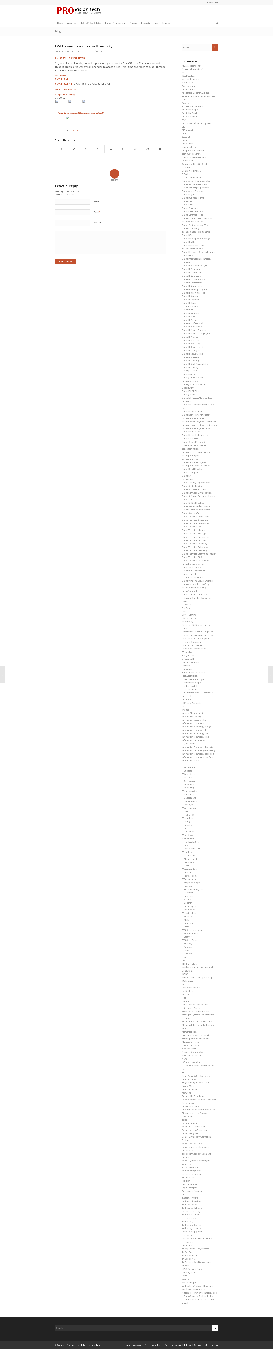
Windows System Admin (193, 1289)
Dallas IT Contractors (192, 282)
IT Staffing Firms (189, 940)
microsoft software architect (195, 1035)
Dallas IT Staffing (190, 367)
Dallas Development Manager (196, 238)
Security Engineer (190, 1133)
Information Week (190, 760)
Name (97, 201)
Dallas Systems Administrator (196, 509)
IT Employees (188, 804)
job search (187, 984)
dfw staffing (187, 621)
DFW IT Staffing (189, 614)
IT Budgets (187, 770)
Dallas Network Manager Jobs (196, 435)
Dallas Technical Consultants (195, 516)
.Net (184, 72)
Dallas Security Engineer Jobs (196, 482)
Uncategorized (88, 51)
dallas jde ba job (190, 381)
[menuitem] (60, 23)
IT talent (186, 950)
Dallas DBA (187, 235)
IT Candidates (188, 774)
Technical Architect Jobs (193, 1207)
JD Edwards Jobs (189, 964)
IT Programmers (189, 879)
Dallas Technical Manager (194, 530)
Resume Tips (188, 1102)
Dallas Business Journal (193, 197)
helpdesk (186, 699)
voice (184, 1275)
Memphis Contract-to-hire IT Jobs (197, 1021)
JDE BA (185, 974)
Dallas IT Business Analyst (194, 265)
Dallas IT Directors (190, 296)
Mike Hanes (60, 76)
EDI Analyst (187, 652)
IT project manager (191, 882)
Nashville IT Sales (190, 1045)
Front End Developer (192, 682)
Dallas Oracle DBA (190, 438)
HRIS (184, 706)
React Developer (190, 1089)
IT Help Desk (188, 814)
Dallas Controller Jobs (192, 228)
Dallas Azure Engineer (192, 191)
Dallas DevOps (189, 241)
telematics (187, 1245)
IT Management (189, 858)
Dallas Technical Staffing (193, 557)
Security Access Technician (195, 1130)
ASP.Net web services (192, 106)
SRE (184, 1194)
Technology (187, 1221)
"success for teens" (191, 65)
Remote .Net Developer (193, 1096)
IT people (186, 872)
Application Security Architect (195, 92)
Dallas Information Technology (196, 258)
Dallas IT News (189, 316)
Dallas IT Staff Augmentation (195, 363)
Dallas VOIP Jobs (190, 574)
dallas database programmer (196, 231)
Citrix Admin (187, 143)
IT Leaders (187, 852)
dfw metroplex (189, 618)
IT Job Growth (188, 831)
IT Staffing (186, 936)
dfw (184, 611)
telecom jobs (188, 1235)
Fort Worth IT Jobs (190, 675)
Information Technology (193, 723)
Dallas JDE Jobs (189, 394)
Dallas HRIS (187, 255)
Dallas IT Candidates (192, 269)
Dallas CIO (187, 201)
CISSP (185, 140)
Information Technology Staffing (197, 757)
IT (183, 764)
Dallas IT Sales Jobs (191, 350)
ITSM (184, 957)
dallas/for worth (189, 591)
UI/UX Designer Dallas (192, 1268)
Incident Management (192, 713)
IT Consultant (188, 784)
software (186, 1163)
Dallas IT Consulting (191, 275)
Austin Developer (190, 109)
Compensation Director (193, 150)
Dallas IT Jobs (188, 309)
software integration (192, 1174)
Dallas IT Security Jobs (192, 353)
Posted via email (61, 131)
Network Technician (191, 1055)
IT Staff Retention (190, 933)
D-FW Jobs (186, 174)
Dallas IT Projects (190, 336)
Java (184, 960)
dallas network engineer (193, 418)
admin (101, 51)
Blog (58, 31)
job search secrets (191, 987)
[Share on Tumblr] (123, 149)
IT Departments (189, 801)
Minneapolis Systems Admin (195, 1038)
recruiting (186, 1092)
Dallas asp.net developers (194, 184)
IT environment (189, 808)
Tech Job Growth (190, 1204)
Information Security (191, 716)
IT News (185, 865)
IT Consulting (188, 787)
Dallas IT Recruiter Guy (66, 89)
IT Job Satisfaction (190, 841)
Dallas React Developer (193, 469)
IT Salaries (187, 899)
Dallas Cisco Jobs (190, 208)
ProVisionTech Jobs (64, 84)
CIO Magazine (188, 130)
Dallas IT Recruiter (190, 340)
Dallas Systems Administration (196, 506)
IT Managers (188, 862)
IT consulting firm (190, 791)
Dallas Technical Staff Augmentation (199, 553)
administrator (188, 89)
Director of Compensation (194, 648)
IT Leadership (188, 855)
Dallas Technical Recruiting (194, 543)
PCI (183, 1072)
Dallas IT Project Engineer (194, 330)
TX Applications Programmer (195, 1248)
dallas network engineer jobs (196, 428)
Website (97, 222)
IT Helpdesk (187, 818)
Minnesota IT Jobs (190, 1041)
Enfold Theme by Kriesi (91, 1345)
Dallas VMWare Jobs (191, 567)
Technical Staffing (190, 1214)
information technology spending (198, 753)
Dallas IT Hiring (189, 302)
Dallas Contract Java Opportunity (197, 218)
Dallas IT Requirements (193, 347)
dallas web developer (192, 577)
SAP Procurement (190, 1123)
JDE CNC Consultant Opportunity (197, 977)
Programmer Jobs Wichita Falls (196, 1082)
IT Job (184, 828)
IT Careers (187, 777)
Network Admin (189, 1048)
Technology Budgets (191, 1225)
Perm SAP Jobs (189, 1079)
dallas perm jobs (190, 458)
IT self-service (188, 909)
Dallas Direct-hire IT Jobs (193, 245)
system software (190, 1197)
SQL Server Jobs (189, 1187)
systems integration (191, 1201)
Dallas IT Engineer (190, 299)
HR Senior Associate (191, 703)
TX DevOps (187, 1252)
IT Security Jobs (189, 906)
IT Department (189, 797)
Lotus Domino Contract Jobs (195, 1004)
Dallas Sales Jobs (190, 472)
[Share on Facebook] (61, 149)
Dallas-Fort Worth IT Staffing (195, 584)
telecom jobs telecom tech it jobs (197, 1238)
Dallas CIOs (187, 204)
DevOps (186, 608)
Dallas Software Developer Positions (199, 496)
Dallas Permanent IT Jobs (194, 462)
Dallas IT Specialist (191, 357)
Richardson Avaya (190, 1106)
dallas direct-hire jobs (192, 248)
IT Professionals (189, 875)
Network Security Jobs (192, 1052)
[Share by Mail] (160, 149)
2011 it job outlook (190, 79)
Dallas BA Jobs (189, 194)
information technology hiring (196, 733)
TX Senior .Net (188, 1258)
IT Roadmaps (188, 896)
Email (97, 211)
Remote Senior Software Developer (199, 1099)
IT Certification (189, 780)
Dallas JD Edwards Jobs (193, 377)
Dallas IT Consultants (192, 272)
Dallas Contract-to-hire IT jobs (196, 225)
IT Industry (187, 824)
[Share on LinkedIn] (111, 149)
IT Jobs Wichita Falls (191, 848)
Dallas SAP (187, 475)
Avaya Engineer (189, 116)
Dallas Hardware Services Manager (199, 252)
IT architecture (189, 767)
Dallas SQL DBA (189, 499)
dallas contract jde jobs (193, 221)
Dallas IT (186, 262)
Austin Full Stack (189, 113)
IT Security (187, 902)
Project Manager (190, 1086)
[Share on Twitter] (74, 149)
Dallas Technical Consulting (195, 519)
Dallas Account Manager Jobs (196, 180)
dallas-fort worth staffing (194, 587)
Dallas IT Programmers (193, 326)
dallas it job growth (191, 306)
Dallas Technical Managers (195, 533)
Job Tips (185, 994)
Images (185, 709)
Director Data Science (192, 645)
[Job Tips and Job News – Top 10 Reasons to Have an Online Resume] (2, 674)
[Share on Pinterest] (98, 149)
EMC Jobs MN (188, 655)
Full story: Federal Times (70, 57)
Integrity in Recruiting (65, 94)
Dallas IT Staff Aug (190, 360)
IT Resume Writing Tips (192, 889)
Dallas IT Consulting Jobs (193, 279)
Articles (185, 103)
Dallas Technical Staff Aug (194, 550)
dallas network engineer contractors (199, 425)
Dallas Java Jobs (189, 374)
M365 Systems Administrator (195, 1011)
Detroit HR (187, 604)
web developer (189, 1282)
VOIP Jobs (186, 1279)
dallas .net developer (192, 177)
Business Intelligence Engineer (196, 123)
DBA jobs (186, 601)
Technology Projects (191, 1228)
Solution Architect (190, 1177)
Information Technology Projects (197, 747)
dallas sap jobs (189, 479)
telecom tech (188, 1241)
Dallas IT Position (190, 320)
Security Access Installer (193, 1126)
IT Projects (187, 885)
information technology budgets (197, 726)
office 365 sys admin (191, 1062)
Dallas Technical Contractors (195, 523)
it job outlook (188, 838)
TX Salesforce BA (190, 1255)
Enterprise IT (188, 658)
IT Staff (185, 926)
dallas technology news (193, 563)
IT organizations (189, 869)
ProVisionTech (61, 79)
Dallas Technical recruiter (194, 540)
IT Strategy (187, 943)
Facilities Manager (190, 662)
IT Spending (187, 923)
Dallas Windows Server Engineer (197, 580)
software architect (190, 1167)
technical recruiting (191, 1211)
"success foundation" (192, 69)
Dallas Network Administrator (196, 414)
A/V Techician (188, 86)
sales (184, 1119)
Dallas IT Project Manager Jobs (196, 333)
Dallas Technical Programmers (196, 536)
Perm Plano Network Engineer (196, 1075)
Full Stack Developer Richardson (197, 692)
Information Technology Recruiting (198, 750)
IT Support (187, 946)
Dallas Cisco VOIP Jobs (192, 211)
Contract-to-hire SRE (191, 170)
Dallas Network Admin (192, 411)
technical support (190, 1218)
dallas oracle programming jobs (197, 452)
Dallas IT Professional (192, 323)
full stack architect (190, 689)
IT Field (185, 811)
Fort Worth (187, 669)
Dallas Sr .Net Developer (193, 502)
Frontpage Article (190, 685)
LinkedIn (186, 1001)
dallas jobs (187, 401)
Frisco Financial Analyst (193, 679)
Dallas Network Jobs (191, 431)
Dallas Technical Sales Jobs (195, 547)
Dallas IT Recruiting (191, 343)
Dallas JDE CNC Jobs (191, 391)
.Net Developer (189, 75)
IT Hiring (186, 821)
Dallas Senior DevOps (192, 486)
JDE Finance (187, 980)
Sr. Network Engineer (192, 1191)
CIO (183, 126)
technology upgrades (192, 1231)
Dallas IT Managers (191, 313)
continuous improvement (194, 157)
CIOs (184, 133)
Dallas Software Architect (194, 489)
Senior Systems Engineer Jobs (196, 1160)
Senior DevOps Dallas (192, 1143)
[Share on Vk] (135, 149)
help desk (186, 696)
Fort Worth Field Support (193, 672)
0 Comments (72, 51)
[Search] (216, 23)
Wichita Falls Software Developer (198, 1286)
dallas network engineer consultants (199, 421)
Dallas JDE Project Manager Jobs (197, 397)
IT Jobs (185, 845)
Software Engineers (191, 1170)
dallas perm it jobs (191, 455)
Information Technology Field (196, 730)
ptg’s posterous (76, 131)
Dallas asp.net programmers (195, 187)
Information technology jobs (195, 736)
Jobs (184, 997)
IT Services (187, 916)
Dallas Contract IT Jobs (192, 214)
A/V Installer (188, 82)
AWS (184, 119)
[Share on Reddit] (147, 149)
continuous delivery (191, 153)
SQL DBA (186, 1180)
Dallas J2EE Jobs (189, 370)
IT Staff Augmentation (192, 930)
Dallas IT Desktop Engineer (195, 289)
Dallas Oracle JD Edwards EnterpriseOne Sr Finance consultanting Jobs (194, 445)
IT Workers (187, 953)
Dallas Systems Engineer (194, 513)
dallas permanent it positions (196, 465)
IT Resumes (187, 892)
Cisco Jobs (187, 136)
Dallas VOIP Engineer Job (194, 570)
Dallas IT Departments (192, 286)
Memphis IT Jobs (189, 1031)
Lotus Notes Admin (191, 1008)
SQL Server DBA (189, 1184)
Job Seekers (188, 991)
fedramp (186, 665)
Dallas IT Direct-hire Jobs (193, 292)
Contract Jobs (188, 160)
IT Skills (185, 919)
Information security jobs (194, 719)
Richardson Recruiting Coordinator (198, 1109)
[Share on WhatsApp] (86, 149)
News (184, 1058)
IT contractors (188, 794)
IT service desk (189, 913)
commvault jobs (189, 147)
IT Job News (187, 835)
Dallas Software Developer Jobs (197, 492)
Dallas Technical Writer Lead (195, 560)
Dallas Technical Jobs (192, 526)
